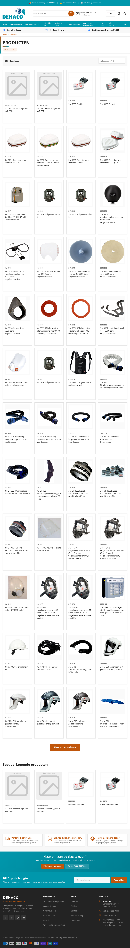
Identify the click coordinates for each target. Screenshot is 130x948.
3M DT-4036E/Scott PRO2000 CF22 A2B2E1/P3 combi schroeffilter (16, 550)
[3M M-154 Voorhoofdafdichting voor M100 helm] (80, 647)
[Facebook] (11, 917)
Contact (123, 24)
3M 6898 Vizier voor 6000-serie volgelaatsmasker (16, 383)
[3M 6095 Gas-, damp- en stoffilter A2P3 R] (80, 140)
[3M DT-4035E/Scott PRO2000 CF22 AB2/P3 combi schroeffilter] (112, 471)
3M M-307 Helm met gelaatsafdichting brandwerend (77, 724)
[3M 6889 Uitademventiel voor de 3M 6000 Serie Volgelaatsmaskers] (80, 251)
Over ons (102, 24)
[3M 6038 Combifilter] (112, 84)
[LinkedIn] (5, 917)
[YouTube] (23, 917)
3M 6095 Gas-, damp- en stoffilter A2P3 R (79, 161)
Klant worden (112, 24)
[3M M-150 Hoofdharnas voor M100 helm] (49, 647)
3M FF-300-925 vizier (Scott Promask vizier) (49, 549)
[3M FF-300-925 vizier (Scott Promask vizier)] (49, 528)
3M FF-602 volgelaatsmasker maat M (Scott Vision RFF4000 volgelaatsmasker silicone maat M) (79, 612)
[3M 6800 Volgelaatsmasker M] (80, 194)
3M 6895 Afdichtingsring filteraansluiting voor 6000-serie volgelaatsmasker (48, 331)
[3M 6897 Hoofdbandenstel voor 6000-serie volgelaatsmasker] (112, 308)
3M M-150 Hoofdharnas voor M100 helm (47, 668)
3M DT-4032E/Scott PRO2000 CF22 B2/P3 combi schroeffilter (78, 493)
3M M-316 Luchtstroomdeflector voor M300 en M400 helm (112, 724)
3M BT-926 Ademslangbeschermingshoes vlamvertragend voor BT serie (49, 495)
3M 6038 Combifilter (109, 104)
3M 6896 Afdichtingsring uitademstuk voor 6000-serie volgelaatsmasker (79, 331)
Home (5, 24)
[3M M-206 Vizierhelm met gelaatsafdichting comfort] (112, 647)
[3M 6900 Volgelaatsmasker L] (49, 362)
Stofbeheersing (74, 24)
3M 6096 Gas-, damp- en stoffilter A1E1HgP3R (111, 161)
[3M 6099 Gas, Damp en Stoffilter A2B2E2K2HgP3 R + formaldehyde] (17, 194)
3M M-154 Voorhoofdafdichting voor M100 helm (79, 669)
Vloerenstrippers (50, 906)
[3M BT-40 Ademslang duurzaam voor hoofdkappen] (112, 416)
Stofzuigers (47, 920)
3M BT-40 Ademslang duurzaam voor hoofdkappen (109, 439)
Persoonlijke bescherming (54, 925)
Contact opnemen (54, 866)
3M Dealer (75, 906)
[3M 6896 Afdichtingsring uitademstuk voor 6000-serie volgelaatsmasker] (80, 308)
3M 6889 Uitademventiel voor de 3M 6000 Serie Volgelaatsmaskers (79, 274)
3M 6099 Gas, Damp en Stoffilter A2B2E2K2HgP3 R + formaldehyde (16, 217)
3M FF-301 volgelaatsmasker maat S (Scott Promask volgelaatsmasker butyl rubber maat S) (79, 553)
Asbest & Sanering (58, 24)
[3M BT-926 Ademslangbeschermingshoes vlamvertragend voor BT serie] (49, 471)
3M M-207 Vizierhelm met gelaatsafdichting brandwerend (16, 724)
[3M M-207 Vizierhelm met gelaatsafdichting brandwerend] (17, 701)
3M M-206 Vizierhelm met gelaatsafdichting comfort (111, 668)
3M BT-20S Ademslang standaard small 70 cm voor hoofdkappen (49, 439)
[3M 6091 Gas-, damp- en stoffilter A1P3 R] (17, 140)
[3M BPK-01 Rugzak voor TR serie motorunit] (80, 362)
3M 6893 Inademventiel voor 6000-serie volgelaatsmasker (110, 274)
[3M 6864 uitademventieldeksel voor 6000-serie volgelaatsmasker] (112, 194)
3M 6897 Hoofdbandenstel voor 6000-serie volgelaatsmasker (112, 331)
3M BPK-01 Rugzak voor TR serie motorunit (80, 383)
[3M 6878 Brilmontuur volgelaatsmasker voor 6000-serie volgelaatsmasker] (17, 251)
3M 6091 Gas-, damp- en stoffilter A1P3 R (15, 161)
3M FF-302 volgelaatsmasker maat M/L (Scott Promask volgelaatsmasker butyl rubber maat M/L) (112, 553)
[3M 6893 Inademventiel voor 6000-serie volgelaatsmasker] (112, 251)
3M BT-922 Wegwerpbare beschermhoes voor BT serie (17, 492)
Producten (14, 34)
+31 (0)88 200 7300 (78, 866)
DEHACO (14, 899)
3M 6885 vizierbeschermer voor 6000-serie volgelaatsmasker (48, 274)
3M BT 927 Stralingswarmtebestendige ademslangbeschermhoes (112, 385)
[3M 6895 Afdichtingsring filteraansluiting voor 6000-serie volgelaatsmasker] (49, 308)
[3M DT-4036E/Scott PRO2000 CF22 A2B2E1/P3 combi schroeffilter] (17, 528)
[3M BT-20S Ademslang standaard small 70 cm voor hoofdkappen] (49, 416)
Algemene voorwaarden (68, 938)
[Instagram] (17, 917)
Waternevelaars (49, 911)
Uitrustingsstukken (32, 24)
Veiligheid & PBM (47, 24)
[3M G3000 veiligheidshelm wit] (17, 647)
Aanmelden (119, 880)
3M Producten (49, 915)
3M (69, 101)
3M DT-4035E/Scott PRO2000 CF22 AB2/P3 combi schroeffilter (110, 493)
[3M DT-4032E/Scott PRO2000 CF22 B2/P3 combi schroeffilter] (80, 471)
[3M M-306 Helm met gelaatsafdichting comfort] (49, 701)
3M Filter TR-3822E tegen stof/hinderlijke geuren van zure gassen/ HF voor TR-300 (112, 611)
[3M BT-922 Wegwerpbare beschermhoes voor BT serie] (17, 471)
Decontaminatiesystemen (53, 901)
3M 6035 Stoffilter (76, 104)
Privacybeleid (53, 938)
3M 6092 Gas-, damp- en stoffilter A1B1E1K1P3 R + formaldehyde (48, 163)
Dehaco (8, 105)
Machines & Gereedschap (88, 24)
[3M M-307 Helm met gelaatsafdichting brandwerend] (80, 701)
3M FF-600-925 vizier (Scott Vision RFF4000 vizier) (17, 608)
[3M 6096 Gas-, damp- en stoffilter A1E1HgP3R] (112, 140)
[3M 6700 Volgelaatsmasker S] (49, 194)
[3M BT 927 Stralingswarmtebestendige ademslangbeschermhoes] (112, 362)
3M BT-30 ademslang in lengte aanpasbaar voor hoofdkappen (78, 439)
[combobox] (53, 13)
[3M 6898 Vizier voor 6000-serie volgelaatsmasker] (17, 362)
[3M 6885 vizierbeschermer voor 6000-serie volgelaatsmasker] (49, 251)
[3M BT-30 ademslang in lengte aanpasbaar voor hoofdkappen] (80, 416)
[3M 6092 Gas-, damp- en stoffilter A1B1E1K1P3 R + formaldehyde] (49, 140)
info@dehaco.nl (109, 915)
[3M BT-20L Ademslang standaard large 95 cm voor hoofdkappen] (17, 416)
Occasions (75, 920)
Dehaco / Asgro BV (16, 938)
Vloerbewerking (16, 24)
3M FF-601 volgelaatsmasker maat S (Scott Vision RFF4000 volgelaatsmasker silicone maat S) (48, 612)
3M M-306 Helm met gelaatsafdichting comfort (48, 722)
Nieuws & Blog (77, 915)
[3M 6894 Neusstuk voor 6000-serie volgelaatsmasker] (17, 308)
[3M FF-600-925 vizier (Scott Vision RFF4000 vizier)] (17, 587)
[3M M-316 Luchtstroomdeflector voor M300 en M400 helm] (112, 701)
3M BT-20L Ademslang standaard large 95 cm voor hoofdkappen (17, 439)
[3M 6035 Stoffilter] (80, 84)
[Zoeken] (71, 13)
